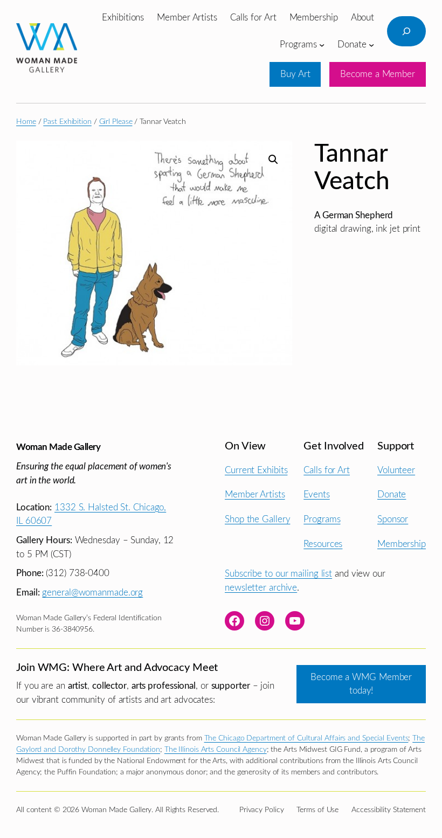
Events (316, 494)
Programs (321, 519)
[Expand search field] (406, 31)
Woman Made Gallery (58, 447)
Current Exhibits (256, 470)
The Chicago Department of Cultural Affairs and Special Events (306, 738)
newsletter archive (261, 587)
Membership (401, 544)
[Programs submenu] (321, 44)
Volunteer (396, 470)
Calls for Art (326, 470)
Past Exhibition (67, 122)
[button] (273, 159)
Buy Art (295, 74)
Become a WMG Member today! (361, 684)
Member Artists (255, 494)
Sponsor (392, 519)
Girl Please (116, 122)
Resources (322, 544)
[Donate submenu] (371, 44)
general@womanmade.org (92, 592)
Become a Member (377, 74)
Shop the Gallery (257, 519)
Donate (391, 494)
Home (26, 122)
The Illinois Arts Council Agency (215, 749)
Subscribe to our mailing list (278, 573)
